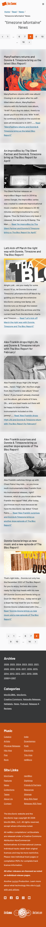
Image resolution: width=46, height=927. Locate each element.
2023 (24, 664)
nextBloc (28, 776)
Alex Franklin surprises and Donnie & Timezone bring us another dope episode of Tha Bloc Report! (21, 444)
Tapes (6, 794)
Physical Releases (12, 746)
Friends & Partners (32, 785)
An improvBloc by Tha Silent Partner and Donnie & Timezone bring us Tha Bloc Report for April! (22, 155)
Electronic (28, 750)
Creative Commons (13, 699)
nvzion (15, 881)
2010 (29, 673)
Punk (26, 746)
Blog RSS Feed (31, 799)
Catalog (7, 737)
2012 (17, 673)
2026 (6, 664)
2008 (6, 678)
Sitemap (28, 794)
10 (42, 36)
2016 (29, 669)
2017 (23, 669)
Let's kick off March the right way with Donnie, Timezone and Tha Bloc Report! (22, 251)
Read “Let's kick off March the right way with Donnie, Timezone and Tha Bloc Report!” (21, 322)
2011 (23, 673)
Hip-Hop (8, 750)
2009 (35, 673)
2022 (30, 664)
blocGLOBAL (10, 694)
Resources (29, 790)
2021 (36, 664)
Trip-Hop (28, 755)
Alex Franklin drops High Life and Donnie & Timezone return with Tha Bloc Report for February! (22, 347)
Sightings (28, 780)
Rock (6, 760)
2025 (12, 664)
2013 (12, 673)
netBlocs (28, 760)
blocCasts (8, 776)
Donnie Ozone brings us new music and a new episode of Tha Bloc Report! (22, 544)
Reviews (8, 708)
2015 (35, 669)
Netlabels (8, 704)
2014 (6, 673)
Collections (9, 790)
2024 (18, 664)
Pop (6, 755)
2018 (18, 669)
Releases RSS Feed (32, 803)
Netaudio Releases (31, 699)
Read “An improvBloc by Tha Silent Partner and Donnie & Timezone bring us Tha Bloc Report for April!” (21, 228)
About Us (8, 799)
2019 (12, 669)
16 (23, 42)
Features (8, 780)
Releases (33, 704)
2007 (13, 678)
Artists (7, 741)
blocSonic (21, 694)
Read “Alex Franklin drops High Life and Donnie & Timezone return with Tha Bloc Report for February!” (22, 419)
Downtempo (29, 741)
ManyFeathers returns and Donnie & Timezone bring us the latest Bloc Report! (22, 60)
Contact (7, 803)
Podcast (24, 704)
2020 (6, 669)
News (16, 704)
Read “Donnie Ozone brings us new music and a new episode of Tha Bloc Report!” (21, 615)
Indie (26, 737)
